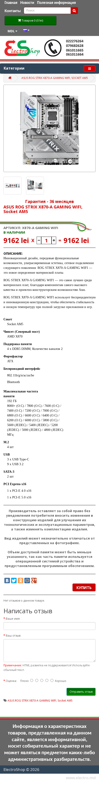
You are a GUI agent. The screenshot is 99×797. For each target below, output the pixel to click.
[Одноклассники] (20, 580)
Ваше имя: (13, 619)
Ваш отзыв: (13, 636)
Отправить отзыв (81, 692)
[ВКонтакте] (7, 580)
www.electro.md (81, 777)
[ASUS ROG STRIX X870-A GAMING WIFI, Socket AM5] (49, 128)
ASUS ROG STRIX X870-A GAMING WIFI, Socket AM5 (54, 78)
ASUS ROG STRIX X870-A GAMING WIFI (32, 700)
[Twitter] (14, 580)
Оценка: (11, 681)
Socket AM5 (65, 700)
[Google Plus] (34, 580)
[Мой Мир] (27, 580)
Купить (84, 587)
